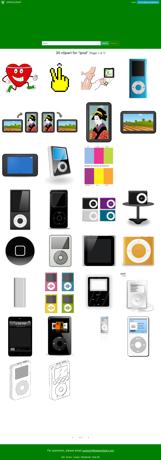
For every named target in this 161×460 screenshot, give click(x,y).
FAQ (63, 457)
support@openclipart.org (98, 450)
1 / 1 (81, 437)
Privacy (69, 457)
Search (105, 43)
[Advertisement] (80, 23)
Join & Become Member (148, 2)
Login (133, 2)
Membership (86, 457)
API (98, 457)
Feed (94, 457)
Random (114, 43)
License (76, 457)
